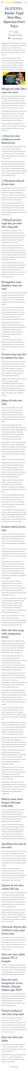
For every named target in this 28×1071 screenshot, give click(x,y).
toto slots (7, 48)
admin (16, 32)
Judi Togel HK (17, 38)
